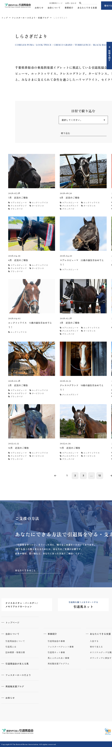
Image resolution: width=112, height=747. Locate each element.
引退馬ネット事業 (56, 652)
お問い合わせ (70, 3)
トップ (4, 17)
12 (99, 475)
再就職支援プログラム (58, 663)
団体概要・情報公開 (15, 652)
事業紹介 (69, 7)
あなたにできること (25, 570)
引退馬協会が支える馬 (17, 663)
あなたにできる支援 (87, 7)
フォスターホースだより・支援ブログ (30, 17)
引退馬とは (10, 646)
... (91, 475)
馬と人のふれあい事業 (58, 658)
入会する (94, 641)
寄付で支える (96, 646)
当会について (54, 7)
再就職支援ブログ (14, 686)
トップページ (12, 622)
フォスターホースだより (18, 675)
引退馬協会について (15, 641)
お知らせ (39, 7)
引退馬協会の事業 (56, 641)
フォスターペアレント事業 (61, 646)
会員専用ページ (55, 3)
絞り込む (65, 133)
